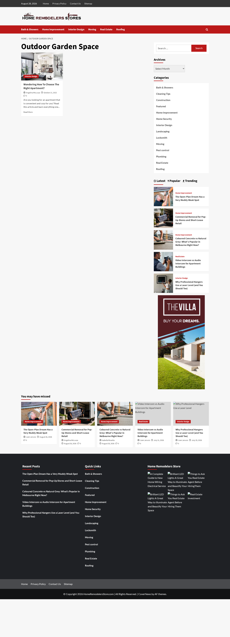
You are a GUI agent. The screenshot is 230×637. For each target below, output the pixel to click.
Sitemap (88, 3)
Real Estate (106, 29)
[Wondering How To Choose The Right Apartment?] (42, 66)
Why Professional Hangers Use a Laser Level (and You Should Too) (189, 285)
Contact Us (75, 3)
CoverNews (144, 593)
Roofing (120, 29)
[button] (207, 29)
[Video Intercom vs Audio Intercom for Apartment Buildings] (163, 261)
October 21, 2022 (50, 92)
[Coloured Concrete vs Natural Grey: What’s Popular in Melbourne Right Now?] (163, 239)
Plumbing (161, 156)
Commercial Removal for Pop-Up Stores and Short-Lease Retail (190, 220)
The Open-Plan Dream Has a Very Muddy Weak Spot (189, 198)
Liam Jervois (31, 437)
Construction (163, 100)
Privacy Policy (59, 3)
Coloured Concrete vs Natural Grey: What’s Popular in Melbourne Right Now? (190, 242)
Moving (92, 29)
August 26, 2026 (46, 437)
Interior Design (76, 29)
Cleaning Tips (163, 93)
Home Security (164, 118)
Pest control (162, 150)
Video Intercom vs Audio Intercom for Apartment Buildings (188, 264)
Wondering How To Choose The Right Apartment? (41, 86)
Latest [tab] (160, 181)
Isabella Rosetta (108, 440)
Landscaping (162, 131)
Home (46, 3)
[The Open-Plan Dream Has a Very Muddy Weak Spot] (163, 196)
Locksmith (161, 137)
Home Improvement (53, 29)
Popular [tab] (174, 181)
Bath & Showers (29, 29)
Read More (28, 112)
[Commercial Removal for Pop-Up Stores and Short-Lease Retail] (163, 217)
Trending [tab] (190, 181)
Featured (161, 106)
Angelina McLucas (33, 92)
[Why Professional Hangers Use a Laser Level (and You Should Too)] (163, 282)
